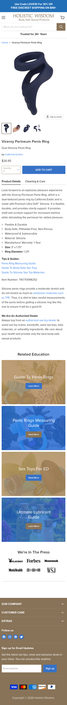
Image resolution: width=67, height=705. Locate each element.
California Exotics (14, 154)
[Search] (61, 27)
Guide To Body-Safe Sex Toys (19, 268)
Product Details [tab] (11, 181)
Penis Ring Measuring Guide (19, 263)
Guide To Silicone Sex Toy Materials (23, 272)
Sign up (50, 668)
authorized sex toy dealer (41, 320)
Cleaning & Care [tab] (35, 181)
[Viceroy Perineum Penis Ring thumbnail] (6, 128)
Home (5, 42)
